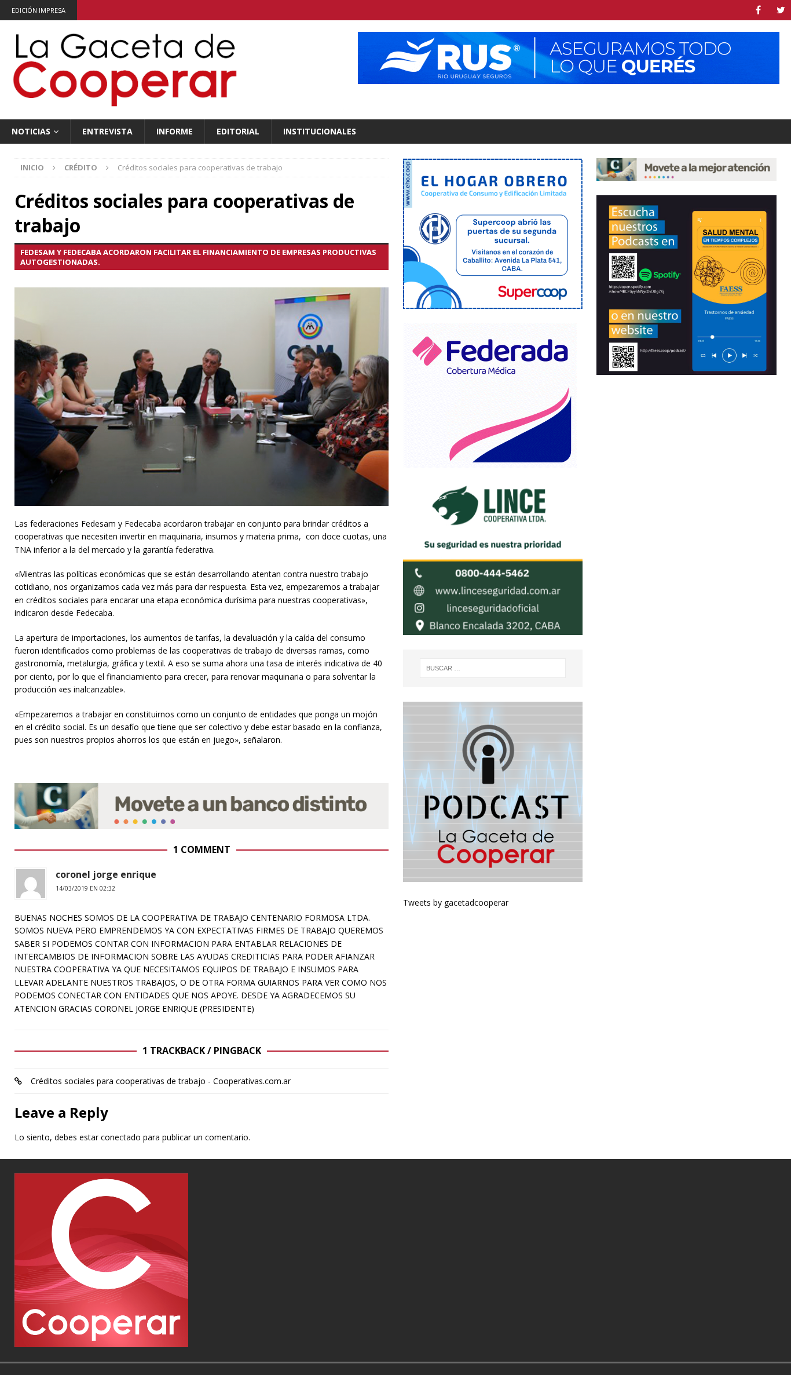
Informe (174, 131)
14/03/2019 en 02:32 (85, 888)
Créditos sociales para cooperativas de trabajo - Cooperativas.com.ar (161, 1080)
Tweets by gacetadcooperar (455, 902)
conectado (121, 1137)
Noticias (31, 131)
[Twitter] (781, 10)
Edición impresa (38, 10)
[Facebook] (758, 10)
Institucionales (319, 131)
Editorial (238, 131)
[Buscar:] (493, 668)
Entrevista (107, 131)
